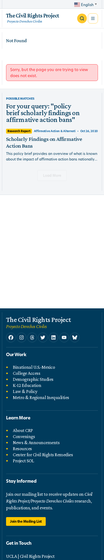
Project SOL (23, 460)
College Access (26, 373)
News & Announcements (36, 442)
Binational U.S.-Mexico (34, 367)
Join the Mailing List (26, 521)
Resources (22, 448)
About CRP (23, 430)
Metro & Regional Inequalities (41, 397)
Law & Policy (25, 391)
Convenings (24, 436)
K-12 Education (27, 385)
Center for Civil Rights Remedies (43, 454)
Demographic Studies (33, 379)
